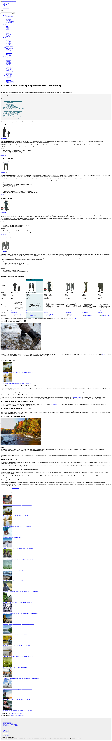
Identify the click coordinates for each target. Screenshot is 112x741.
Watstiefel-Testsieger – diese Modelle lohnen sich (13, 101)
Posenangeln (8, 51)
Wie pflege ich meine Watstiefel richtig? (11, 118)
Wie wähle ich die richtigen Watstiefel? (11, 107)
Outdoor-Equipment (7, 66)
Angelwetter (8, 60)
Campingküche (9, 70)
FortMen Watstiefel (10, 105)
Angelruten (8, 17)
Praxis (4, 47)
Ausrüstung (5, 37)
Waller (7, 31)
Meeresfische (8, 34)
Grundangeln (8, 50)
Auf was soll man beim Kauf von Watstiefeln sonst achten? (15, 116)
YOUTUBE (5, 5)
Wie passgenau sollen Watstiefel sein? (11, 113)
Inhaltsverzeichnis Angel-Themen (10, 724)
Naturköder (8, 44)
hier (75, 318)
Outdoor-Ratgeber (9, 67)
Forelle (7, 28)
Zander (7, 27)
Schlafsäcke (8, 69)
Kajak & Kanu (9, 73)
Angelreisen (8, 55)
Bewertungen (14, 310)
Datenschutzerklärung (7, 722)
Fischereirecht (8, 61)
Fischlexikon (8, 64)
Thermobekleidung (9, 81)
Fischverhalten (9, 58)
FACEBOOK (6, 3)
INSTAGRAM (6, 8)
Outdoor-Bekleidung (7, 75)
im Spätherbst (105, 354)
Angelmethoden (9, 57)
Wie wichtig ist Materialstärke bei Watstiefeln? (12, 112)
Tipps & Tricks (9, 53)
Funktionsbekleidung (10, 82)
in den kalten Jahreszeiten (77, 397)
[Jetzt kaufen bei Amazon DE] (6, 136)
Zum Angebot (3, 155)
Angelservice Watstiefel (11, 103)
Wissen (4, 56)
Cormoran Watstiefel (10, 104)
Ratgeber (5, 15)
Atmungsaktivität (53, 404)
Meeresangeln (8, 63)
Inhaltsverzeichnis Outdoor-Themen (10, 725)
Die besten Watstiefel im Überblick (10, 106)
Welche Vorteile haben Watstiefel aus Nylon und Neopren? (14, 109)
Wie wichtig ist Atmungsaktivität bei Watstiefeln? (13, 111)
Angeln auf (5, 24)
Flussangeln (8, 62)
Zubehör (7, 40)
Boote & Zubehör (9, 71)
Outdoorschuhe (9, 78)
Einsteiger (8, 54)
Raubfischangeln (9, 48)
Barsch (7, 29)
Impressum (5, 720)
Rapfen (7, 33)
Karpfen (7, 30)
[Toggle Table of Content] (2, 98)
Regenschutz (8, 80)
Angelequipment (9, 16)
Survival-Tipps (9, 74)
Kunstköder (8, 43)
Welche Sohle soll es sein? (9, 115)
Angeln (4, 465)
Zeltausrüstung (9, 23)
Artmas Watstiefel (10, 102)
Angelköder (8, 20)
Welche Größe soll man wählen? (12, 114)
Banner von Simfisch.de (8, 723)
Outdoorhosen (9, 77)
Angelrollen (8, 19)
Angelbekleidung (13, 715)
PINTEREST (6, 4)
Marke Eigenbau (9, 46)
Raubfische (8, 36)
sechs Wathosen (15, 488)
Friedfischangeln (9, 49)
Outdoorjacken (9, 76)
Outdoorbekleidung (10, 21)
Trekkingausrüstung (10, 22)
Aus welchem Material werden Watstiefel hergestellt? (14, 108)
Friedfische (8, 35)
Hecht (7, 26)
